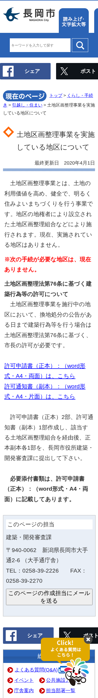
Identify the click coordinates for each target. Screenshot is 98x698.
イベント (24, 680)
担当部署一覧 (60, 690)
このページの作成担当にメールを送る (49, 597)
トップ (55, 95)
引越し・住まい (27, 105)
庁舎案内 (24, 690)
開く (68, 662)
